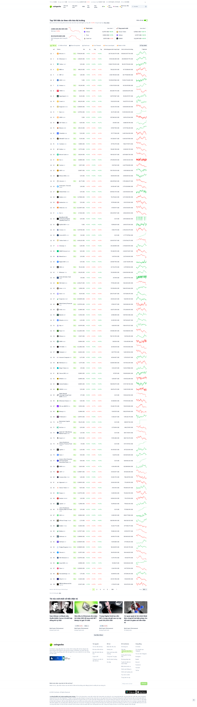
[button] (98, 635)
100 (113, 589)
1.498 (65, 2)
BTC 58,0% (112, 2)
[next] (116, 589)
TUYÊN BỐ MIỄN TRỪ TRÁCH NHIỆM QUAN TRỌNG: (63, 696)
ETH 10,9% (117, 2)
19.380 (55, 2)
